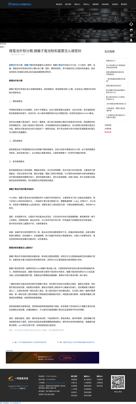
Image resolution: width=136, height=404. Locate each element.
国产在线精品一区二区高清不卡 (10, 403)
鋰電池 (12, 65)
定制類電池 (87, 389)
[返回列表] (9, 351)
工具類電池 (87, 383)
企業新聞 (107, 129)
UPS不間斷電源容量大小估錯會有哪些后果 (32, 342)
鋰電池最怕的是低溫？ (114, 86)
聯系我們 (124, 4)
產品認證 (74, 395)
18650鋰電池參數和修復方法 (116, 104)
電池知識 (107, 132)
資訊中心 (86, 4)
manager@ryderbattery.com (55, 383)
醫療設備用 (87, 386)
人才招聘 (74, 389)
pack (21, 325)
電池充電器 (87, 395)
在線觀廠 (74, 386)
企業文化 (74, 383)
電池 (61, 65)
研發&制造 (105, 4)
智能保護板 (87, 392)
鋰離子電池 (29, 65)
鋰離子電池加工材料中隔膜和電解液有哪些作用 (78, 342)
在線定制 (115, 4)
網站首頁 (59, 4)
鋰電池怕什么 (111, 61)
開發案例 (96, 4)
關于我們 (68, 4)
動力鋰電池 (87, 379)
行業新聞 (107, 125)
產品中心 (77, 4)
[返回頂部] (131, 40)
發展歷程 (74, 379)
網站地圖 (51, 394)
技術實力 (74, 392)
